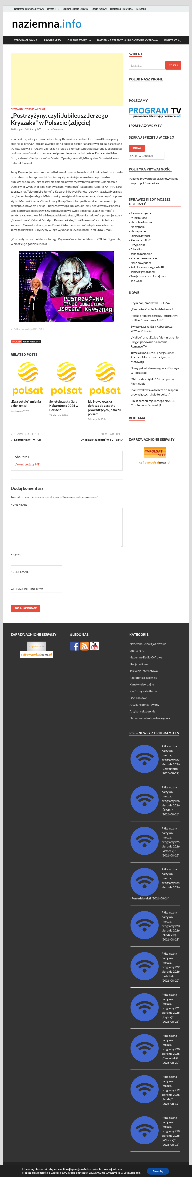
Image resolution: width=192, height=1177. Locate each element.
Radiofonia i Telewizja (121, 9)
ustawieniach (132, 1173)
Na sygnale (137, 226)
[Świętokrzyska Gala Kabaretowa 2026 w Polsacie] (66, 380)
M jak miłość (138, 217)
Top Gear (136, 280)
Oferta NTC (53, 9)
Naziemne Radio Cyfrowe (75, 9)
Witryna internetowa (27, 589)
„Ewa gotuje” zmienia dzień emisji (26, 403)
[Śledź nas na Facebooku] (74, 646)
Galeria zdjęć (78, 40)
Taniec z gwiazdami (142, 271)
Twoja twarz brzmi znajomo (148, 276)
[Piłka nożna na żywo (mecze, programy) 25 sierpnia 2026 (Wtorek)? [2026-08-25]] (144, 854)
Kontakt (170, 40)
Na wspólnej (138, 231)
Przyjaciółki (138, 244)
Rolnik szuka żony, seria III (147, 267)
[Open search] (179, 40)
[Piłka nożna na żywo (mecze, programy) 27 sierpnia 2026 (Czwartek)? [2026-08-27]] (144, 772)
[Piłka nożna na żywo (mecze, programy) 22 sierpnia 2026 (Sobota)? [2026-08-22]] (144, 979)
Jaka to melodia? (141, 253)
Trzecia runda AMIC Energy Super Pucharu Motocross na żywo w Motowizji (152, 357)
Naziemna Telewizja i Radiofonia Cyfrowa (127, 40)
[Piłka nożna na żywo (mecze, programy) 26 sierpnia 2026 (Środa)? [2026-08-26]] (144, 812)
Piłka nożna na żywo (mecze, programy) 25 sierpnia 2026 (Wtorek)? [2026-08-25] (171, 841)
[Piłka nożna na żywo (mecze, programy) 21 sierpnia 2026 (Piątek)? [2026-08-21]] (144, 1020)
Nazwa (16, 554)
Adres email (21, 571)
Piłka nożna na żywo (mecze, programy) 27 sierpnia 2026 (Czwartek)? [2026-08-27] (171, 759)
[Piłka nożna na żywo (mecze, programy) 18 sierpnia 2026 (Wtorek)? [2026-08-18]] (144, 1143)
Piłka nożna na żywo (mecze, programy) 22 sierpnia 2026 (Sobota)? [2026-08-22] (171, 967)
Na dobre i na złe (141, 222)
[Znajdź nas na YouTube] (94, 646)
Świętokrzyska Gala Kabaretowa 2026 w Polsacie (63, 405)
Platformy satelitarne (143, 691)
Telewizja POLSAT (35, 109)
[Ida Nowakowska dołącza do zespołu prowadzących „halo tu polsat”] (105, 380)
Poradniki (141, 9)
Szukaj (137, 148)
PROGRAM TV (52, 40)
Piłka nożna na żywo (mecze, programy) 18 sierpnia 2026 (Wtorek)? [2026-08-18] (171, 1131)
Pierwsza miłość (140, 240)
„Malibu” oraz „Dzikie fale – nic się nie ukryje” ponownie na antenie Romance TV (154, 342)
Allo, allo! (136, 249)
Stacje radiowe (99, 9)
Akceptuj (158, 1171)
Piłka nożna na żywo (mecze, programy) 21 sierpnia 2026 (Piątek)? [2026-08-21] (171, 1008)
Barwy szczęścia (140, 213)
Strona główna (25, 40)
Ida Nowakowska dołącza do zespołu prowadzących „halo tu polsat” (104, 407)
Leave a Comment (53, 129)
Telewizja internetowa (144, 671)
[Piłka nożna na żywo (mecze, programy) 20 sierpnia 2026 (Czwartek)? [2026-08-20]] (144, 1061)
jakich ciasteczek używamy (84, 1173)
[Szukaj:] (155, 65)
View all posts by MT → (29, 464)
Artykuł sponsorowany (144, 704)
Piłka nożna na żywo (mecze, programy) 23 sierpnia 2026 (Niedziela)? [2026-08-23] (171, 926)
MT (39, 129)
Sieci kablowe (138, 698)
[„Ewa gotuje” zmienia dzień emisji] (28, 380)
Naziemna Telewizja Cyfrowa (29, 9)
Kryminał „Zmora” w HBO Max (150, 303)
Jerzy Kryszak (31, 341)
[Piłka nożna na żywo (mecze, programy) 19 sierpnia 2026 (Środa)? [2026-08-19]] (144, 1102)
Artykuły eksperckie (142, 711)
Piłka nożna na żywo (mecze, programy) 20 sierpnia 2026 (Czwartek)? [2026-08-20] (171, 1049)
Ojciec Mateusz (140, 235)
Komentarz (20, 504)
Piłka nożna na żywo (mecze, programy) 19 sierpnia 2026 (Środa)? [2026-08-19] (171, 1090)
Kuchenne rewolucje (143, 258)
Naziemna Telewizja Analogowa (150, 718)
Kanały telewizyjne (142, 684)
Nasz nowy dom (140, 262)
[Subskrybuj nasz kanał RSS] (84, 646)
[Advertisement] (67, 79)
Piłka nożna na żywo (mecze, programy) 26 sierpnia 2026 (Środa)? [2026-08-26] (171, 800)
